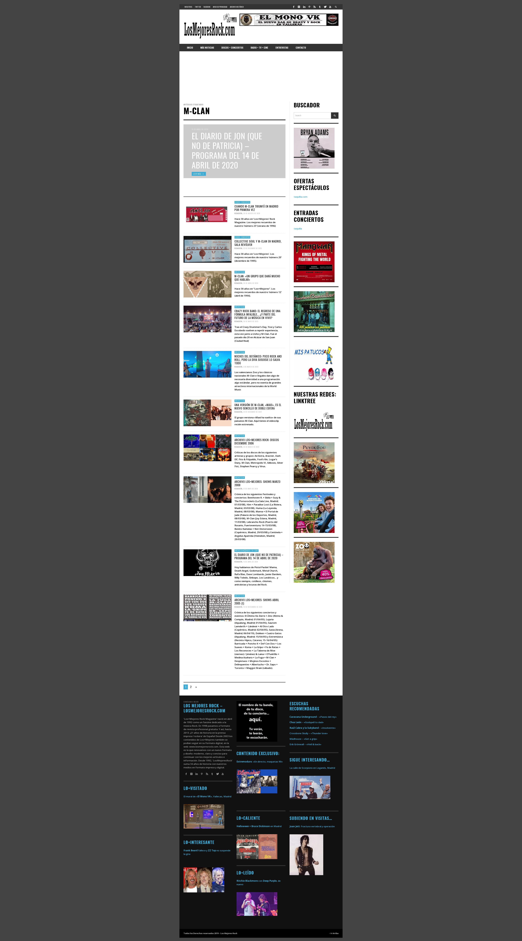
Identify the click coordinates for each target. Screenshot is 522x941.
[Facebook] (293, 7)
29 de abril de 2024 (250, 283)
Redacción (238, 213)
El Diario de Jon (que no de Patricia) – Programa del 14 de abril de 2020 (258, 556)
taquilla (298, 228)
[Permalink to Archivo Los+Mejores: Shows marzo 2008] (208, 489)
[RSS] (314, 7)
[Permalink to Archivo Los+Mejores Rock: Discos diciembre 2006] (208, 447)
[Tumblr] (319, 7)
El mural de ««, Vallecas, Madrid (207, 796)
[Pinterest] (309, 7)
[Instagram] (299, 7)
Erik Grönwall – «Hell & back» (305, 744)
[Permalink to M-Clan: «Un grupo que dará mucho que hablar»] (208, 283)
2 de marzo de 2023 (250, 367)
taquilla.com (300, 196)
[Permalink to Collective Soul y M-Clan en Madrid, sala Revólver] (208, 249)
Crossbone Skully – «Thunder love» (309, 733)
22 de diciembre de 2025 (252, 248)
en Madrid (259, 826)
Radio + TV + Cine (252, 550)
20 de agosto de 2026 (251, 213)
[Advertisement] (261, 76)
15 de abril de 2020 (250, 562)
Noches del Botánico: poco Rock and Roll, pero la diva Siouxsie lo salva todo (258, 359)
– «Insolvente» (313, 727)
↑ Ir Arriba (333, 933)
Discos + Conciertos (242, 202)
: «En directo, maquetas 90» (260, 761)
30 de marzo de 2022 (251, 447)
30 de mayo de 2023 (250, 321)
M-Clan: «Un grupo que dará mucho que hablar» (257, 277)
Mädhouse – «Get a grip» (303, 738)
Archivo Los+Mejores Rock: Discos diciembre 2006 (256, 441)
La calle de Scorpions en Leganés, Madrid (313, 767)
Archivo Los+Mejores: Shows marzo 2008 (257, 483)
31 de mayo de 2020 (250, 489)
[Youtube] (330, 7)
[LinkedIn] (304, 7)
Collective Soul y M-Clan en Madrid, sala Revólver (258, 243)
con (249, 880)
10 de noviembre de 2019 (252, 607)
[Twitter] (325, 7)
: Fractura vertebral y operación (312, 826)
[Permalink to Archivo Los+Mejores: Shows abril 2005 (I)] (208, 607)
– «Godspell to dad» (307, 722)
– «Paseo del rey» (313, 716)
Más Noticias (239, 272)
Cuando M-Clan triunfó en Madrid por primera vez (256, 208)
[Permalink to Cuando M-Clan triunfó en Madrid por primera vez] (208, 214)
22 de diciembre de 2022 (252, 412)
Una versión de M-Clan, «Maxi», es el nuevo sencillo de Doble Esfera (257, 406)
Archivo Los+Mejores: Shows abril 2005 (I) (256, 601)
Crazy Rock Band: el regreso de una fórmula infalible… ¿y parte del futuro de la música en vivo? (257, 314)
